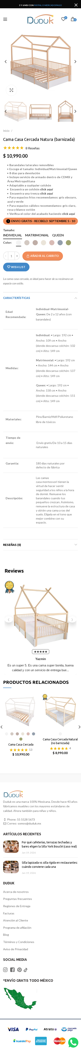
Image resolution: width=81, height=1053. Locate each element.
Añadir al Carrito (44, 256)
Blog (6, 934)
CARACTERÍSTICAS (16, 298)
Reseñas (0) (12, 544)
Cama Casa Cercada (20, 744)
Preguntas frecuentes (17, 899)
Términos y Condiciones (18, 942)
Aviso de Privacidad (15, 949)
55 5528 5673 (26, 819)
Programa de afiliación (17, 927)
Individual (12, 235)
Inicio (6, 130)
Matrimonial (37, 235)
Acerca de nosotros (16, 891)
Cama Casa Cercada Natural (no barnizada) (60, 741)
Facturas (8, 913)
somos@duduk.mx (29, 823)
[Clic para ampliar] (11, 90)
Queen (58, 235)
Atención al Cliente (15, 920)
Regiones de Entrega (16, 906)
